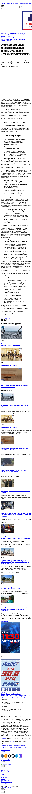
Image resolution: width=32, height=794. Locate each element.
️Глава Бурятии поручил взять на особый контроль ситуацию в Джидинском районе (16, 587)
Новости (3, 3)
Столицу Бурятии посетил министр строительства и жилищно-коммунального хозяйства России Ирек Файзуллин (16, 514)
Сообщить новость (6, 787)
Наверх (3, 692)
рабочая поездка (5, 318)
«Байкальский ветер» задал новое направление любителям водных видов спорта (15, 344)
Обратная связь (5, 697)
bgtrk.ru (4, 738)
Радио (2, 695)
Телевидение (9, 3)
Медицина (25, 33)
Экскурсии (24, 697)
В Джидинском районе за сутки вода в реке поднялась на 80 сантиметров (13, 471)
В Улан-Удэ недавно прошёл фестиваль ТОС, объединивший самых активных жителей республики (14, 609)
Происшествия (17, 33)
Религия (3, 36)
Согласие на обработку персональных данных (14, 747)
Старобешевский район (10, 316)
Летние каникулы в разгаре (9, 365)
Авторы (3, 751)
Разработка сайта (5, 760)
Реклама (27, 695)
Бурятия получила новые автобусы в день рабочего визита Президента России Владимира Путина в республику (15, 562)
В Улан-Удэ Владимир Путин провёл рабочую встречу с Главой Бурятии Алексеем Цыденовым (15, 537)
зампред (28, 316)
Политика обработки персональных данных (13, 745)
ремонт (24, 316)
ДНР (2, 316)
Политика (8, 36)
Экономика (10, 33)
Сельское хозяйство (17, 34)
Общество (3, 33)
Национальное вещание (11, 695)
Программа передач (15, 697)
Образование (4, 34)
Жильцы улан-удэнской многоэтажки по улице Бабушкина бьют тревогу (14, 386)
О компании (21, 695)
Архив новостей (5, 750)
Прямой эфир (22, 3)
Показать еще (4, 621)
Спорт (10, 34)
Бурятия (19, 316)
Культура (25, 34)
